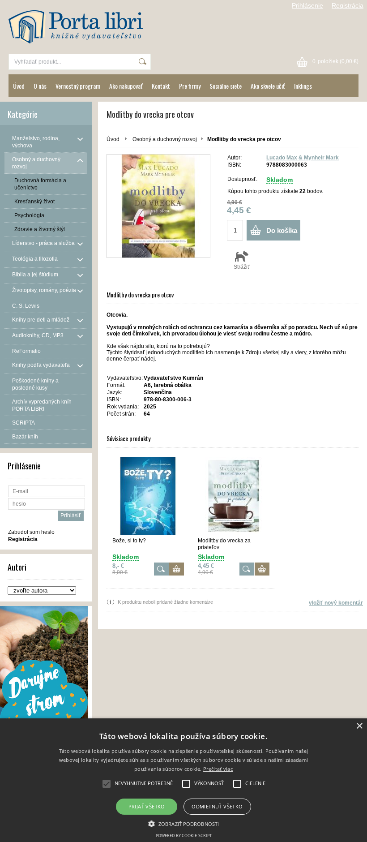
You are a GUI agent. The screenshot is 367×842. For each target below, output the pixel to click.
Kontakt (161, 85)
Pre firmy (190, 85)
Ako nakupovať (126, 85)
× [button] (359, 726)
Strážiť (242, 267)
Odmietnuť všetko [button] (217, 806)
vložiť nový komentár (336, 603)
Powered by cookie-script (184, 835)
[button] (183, 823)
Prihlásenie (307, 5)
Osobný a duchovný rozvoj (164, 139)
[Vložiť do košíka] (176, 569)
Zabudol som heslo (31, 532)
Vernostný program (77, 85)
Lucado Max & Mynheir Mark (302, 158)
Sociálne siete (225, 85)
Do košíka (281, 230)
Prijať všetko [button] (146, 806)
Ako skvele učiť (268, 85)
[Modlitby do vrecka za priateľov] (233, 496)
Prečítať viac (218, 768)
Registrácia (347, 5)
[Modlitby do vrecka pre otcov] (158, 206)
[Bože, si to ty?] (148, 496)
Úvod (19, 85)
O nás (40, 85)
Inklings (303, 85)
